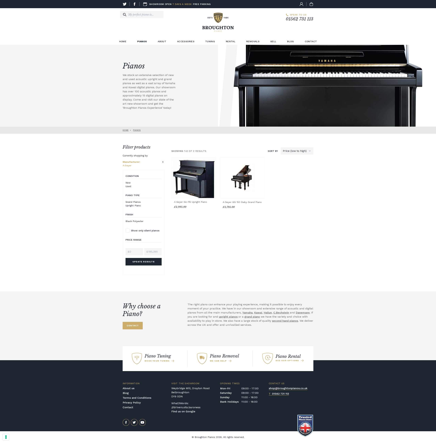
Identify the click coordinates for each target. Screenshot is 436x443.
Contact (311, 41)
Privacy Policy (132, 402)
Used (128, 186)
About (162, 41)
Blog (290, 41)
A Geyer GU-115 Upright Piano (190, 202)
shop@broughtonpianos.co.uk (288, 388)
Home (122, 41)
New (128, 182)
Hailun (268, 312)
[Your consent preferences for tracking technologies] (6, 437)
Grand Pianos (133, 202)
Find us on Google (183, 411)
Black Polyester (134, 221)
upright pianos (228, 316)
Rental (230, 41)
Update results (144, 262)
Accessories (185, 41)
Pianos (142, 41)
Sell (273, 41)
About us (128, 388)
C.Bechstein (281, 312)
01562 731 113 (299, 19)
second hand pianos (285, 320)
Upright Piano (133, 205)
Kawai (258, 312)
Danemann (303, 312)
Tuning (210, 41)
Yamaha (247, 312)
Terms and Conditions (137, 397)
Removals (252, 41)
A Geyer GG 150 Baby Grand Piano (242, 202)
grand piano (252, 316)
